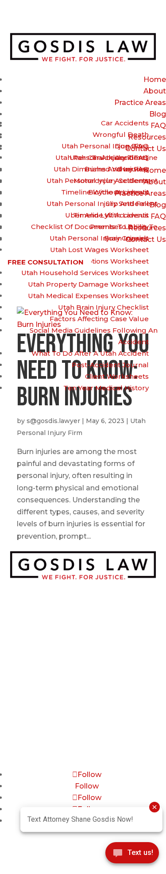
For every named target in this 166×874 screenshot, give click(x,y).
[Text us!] (132, 855)
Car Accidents (125, 123)
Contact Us (83, 726)
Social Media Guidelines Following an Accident (94, 336)
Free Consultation (46, 261)
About (154, 91)
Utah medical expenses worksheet (88, 295)
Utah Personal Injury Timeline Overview (106, 163)
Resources (83, 716)
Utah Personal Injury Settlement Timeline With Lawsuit (102, 209)
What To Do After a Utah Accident (90, 353)
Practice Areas (140, 102)
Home (154, 79)
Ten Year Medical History (106, 388)
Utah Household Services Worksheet (85, 272)
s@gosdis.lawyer (53, 421)
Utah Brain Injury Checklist (103, 307)
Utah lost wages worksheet (99, 249)
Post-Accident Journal (110, 365)
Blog (157, 114)
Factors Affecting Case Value (99, 319)
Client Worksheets (117, 376)
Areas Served (83, 736)
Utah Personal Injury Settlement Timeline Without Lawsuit (102, 186)
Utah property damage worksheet (88, 284)
